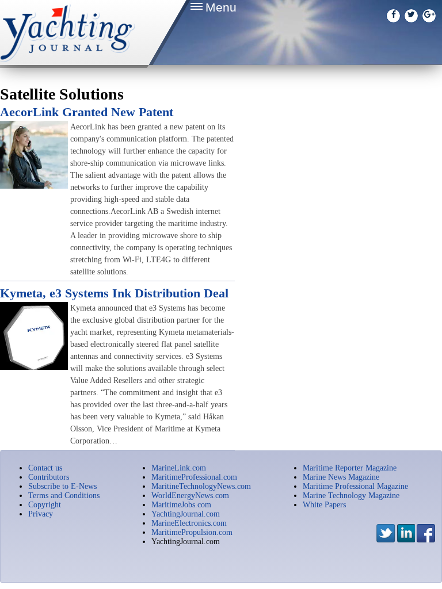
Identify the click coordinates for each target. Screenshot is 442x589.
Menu (221, 7)
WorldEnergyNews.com (190, 495)
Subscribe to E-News (62, 486)
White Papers (324, 504)
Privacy (40, 514)
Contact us (45, 468)
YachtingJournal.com (185, 514)
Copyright (44, 504)
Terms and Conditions (64, 495)
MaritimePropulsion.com (192, 532)
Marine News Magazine (341, 477)
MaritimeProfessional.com (194, 477)
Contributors (48, 477)
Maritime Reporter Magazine (350, 468)
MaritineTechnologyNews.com (201, 486)
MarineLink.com (178, 468)
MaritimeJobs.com (181, 504)
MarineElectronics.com (189, 523)
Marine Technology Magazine (351, 495)
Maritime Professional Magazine (355, 486)
